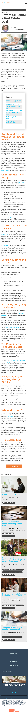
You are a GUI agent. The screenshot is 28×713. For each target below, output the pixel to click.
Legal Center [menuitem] (9, 699)
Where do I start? (11, 125)
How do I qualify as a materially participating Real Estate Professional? (13, 560)
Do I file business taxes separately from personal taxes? (12, 523)
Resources (13, 654)
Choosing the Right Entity (13, 104)
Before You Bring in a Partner (14, 110)
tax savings (5, 245)
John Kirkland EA (21, 29)
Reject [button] (17, 710)
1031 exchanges (20, 360)
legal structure (21, 182)
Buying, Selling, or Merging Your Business (13, 10)
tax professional (6, 218)
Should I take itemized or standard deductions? (12, 628)
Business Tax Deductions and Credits (13, 569)
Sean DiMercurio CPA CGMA (16, 599)
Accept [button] (11, 710)
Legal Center (22, 706)
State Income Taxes (8, 533)
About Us (13, 665)
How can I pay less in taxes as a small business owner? (14, 595)
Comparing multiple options (12, 327)
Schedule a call (14, 466)
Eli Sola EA (12, 565)
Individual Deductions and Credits (12, 572)
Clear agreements (10, 270)
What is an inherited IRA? (12, 495)
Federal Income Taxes (9, 502)
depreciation (13, 360)
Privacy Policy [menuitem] (18, 699)
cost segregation (8, 362)
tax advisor (10, 416)
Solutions (13, 661)
